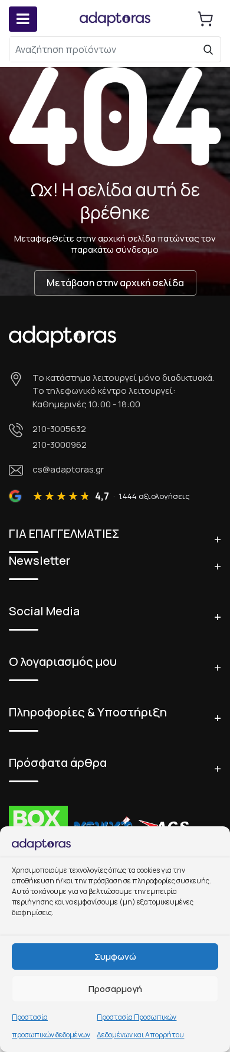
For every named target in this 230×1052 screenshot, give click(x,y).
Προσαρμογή (115, 989)
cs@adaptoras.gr (68, 469)
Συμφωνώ (115, 956)
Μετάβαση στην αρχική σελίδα (115, 282)
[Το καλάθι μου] (205, 19)
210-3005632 (59, 429)
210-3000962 (59, 444)
